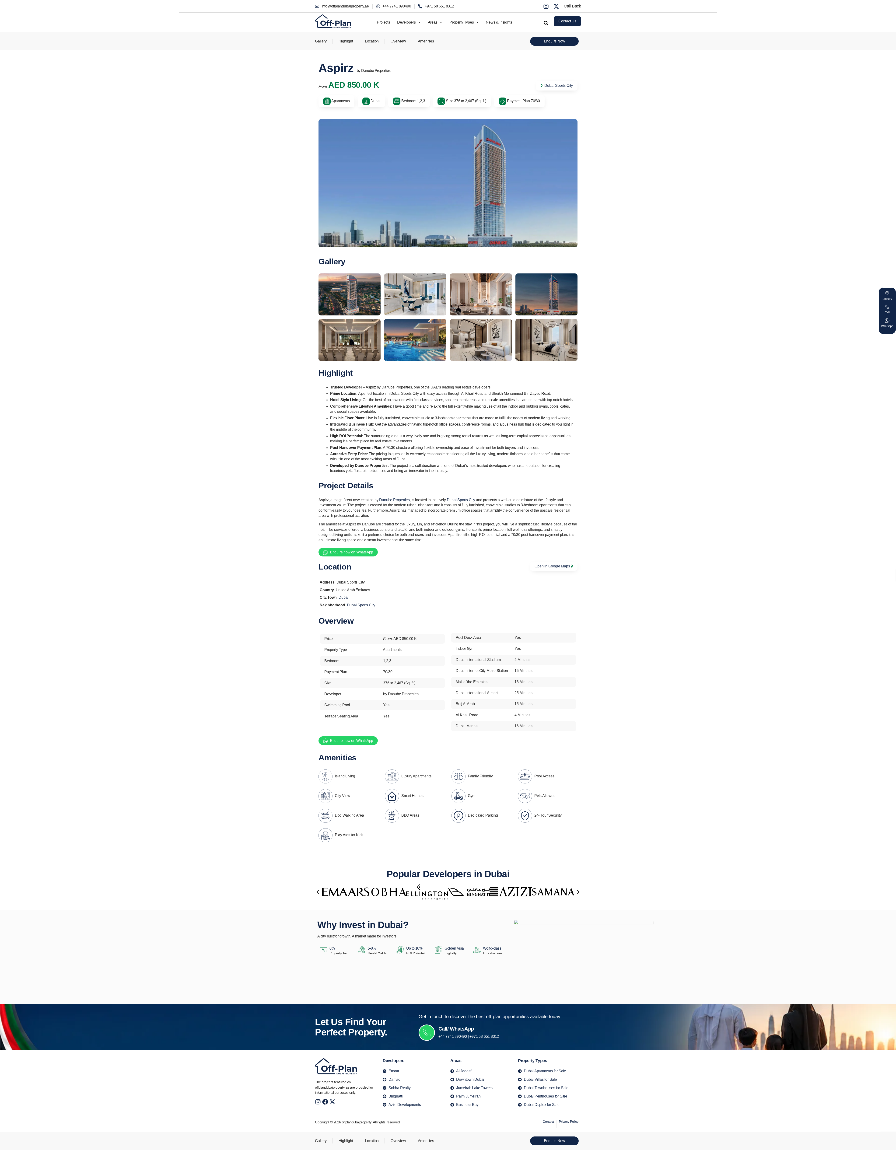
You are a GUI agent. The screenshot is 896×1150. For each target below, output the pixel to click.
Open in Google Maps (553, 566)
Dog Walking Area (349, 815)
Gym (471, 796)
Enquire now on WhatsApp (351, 552)
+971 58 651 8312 (484, 1036)
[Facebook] (325, 1102)
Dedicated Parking (482, 815)
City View (342, 796)
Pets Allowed (544, 796)
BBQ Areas (409, 815)
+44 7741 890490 (452, 1036)
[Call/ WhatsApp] (427, 1032)
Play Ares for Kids (348, 835)
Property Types (461, 22)
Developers (406, 22)
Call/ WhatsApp (456, 1029)
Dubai (343, 597)
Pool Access (543, 776)
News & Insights (499, 22)
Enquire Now (554, 41)
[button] (543, 23)
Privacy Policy (568, 1121)
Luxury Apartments (415, 776)
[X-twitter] (556, 6)
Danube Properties (394, 500)
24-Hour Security (547, 815)
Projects (383, 22)
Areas (433, 22)
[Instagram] (546, 6)
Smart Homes (412, 796)
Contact (548, 1121)
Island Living (344, 776)
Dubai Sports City (461, 500)
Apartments (392, 650)
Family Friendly (480, 776)
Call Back (572, 6)
